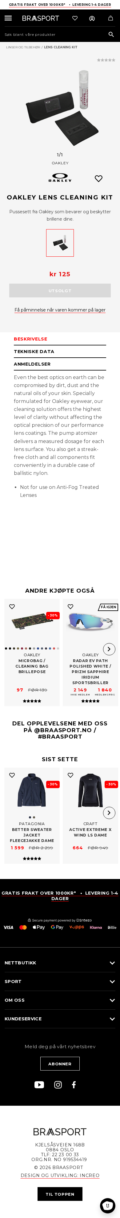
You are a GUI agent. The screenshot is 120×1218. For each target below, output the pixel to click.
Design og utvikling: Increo (60, 1175)
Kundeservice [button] (23, 1019)
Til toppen (60, 1194)
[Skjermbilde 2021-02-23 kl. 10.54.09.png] (60, 242)
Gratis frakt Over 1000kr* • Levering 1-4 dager (60, 5)
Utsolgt (60, 290)
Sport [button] (13, 981)
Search (111, 34)
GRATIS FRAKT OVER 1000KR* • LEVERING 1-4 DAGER (60, 895)
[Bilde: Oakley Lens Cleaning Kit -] (60, 109)
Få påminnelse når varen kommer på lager (60, 310)
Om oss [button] (15, 1000)
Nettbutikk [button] (20, 963)
